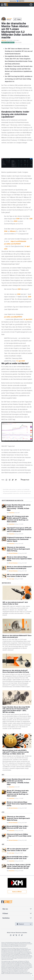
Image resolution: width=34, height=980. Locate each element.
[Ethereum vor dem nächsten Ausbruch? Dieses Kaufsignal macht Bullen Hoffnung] (17, 661)
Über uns (5, 909)
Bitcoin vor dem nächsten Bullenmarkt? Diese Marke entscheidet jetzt (19, 567)
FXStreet (6, 3)
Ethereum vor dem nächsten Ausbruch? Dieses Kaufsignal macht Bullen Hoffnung (18, 549)
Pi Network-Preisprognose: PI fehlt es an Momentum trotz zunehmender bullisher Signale (19, 539)
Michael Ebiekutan (13, 553)
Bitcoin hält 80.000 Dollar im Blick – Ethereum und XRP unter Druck (18, 827)
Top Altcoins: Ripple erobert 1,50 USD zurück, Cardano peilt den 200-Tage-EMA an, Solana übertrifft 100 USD (19, 866)
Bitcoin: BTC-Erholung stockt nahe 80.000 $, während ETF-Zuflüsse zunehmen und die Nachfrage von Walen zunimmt (18, 519)
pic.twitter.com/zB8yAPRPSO (13, 317)
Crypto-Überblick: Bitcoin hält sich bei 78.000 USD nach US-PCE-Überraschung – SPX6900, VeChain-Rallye (19, 507)
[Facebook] (19, 935)
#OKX (15, 221)
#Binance (13, 231)
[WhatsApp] (11, 935)
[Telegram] (13, 935)
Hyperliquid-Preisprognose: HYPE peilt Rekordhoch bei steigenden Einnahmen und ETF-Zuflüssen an (19, 529)
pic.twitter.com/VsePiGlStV (12, 244)
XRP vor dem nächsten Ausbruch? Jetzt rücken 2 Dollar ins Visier (17, 575)
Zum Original (18, 42)
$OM (17, 218)
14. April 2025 (27, 319)
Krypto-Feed (25, 479)
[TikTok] (22, 935)
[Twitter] (16, 935)
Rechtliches (6, 918)
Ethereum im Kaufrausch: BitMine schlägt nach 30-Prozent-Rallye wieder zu (19, 836)
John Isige (9, 18)
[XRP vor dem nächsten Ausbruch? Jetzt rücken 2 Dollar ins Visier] (17, 593)
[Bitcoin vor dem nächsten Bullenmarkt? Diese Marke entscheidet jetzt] (17, 626)
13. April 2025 (20, 361)
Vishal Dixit (11, 512)
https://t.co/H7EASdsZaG (18, 241)
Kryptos (4, 40)
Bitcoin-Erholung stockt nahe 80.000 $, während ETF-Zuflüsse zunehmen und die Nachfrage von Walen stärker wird (16, 752)
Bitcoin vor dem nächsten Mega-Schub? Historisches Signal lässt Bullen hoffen (19, 558)
